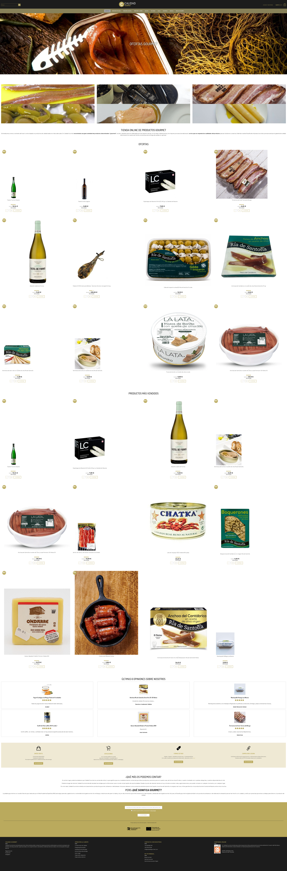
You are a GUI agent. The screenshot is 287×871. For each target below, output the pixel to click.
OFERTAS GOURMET (143, 44)
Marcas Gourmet (149, 859)
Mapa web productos (80, 857)
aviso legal (153, 810)
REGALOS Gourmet (180, 11)
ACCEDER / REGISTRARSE (268, 5)
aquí (194, 758)
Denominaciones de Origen (151, 861)
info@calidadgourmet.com (151, 849)
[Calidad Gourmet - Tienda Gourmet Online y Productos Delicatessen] (127, 4)
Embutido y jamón (138, 11)
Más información (38, 763)
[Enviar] (19, 5)
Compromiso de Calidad (81, 845)
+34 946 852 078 (148, 845)
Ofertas (107, 11)
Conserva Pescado (116, 11)
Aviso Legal (77, 853)
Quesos (146, 11)
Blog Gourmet (148, 857)
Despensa (165, 11)
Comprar (17, 210)
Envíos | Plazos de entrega (81, 851)
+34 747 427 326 (148, 847)
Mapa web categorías (80, 855)
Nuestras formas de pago (81, 849)
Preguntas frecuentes (80, 847)
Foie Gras (153, 11)
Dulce (159, 11)
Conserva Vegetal (127, 11)
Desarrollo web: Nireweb (228, 852)
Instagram (7, 854)
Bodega (171, 11)
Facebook (7, 852)
